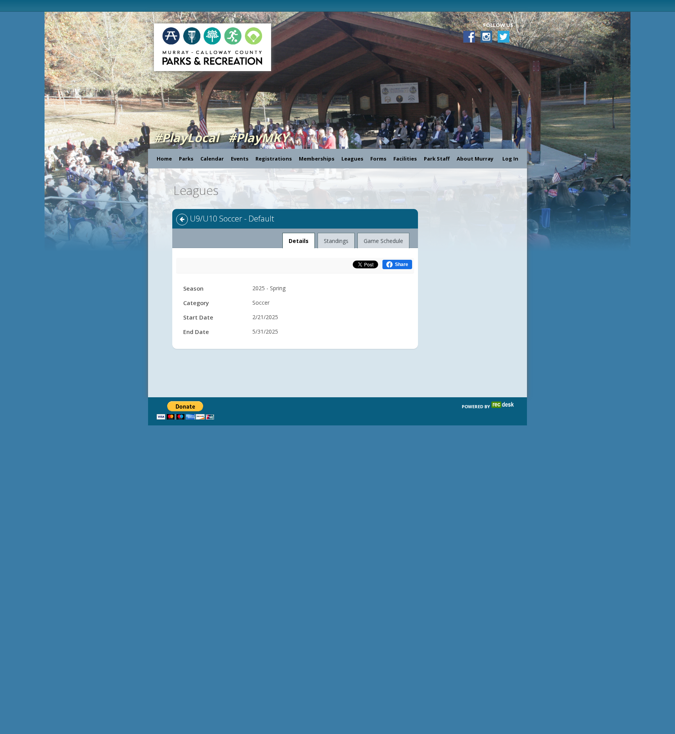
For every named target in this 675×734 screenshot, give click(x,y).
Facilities (405, 158)
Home (164, 158)
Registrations (273, 158)
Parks (186, 158)
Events (239, 158)
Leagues (352, 158)
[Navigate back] (182, 219)
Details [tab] (298, 241)
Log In (510, 158)
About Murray (475, 158)
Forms (378, 158)
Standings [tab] (336, 241)
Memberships (316, 158)
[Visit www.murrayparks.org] (153, 6)
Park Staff (437, 158)
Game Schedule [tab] (383, 241)
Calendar (212, 158)
